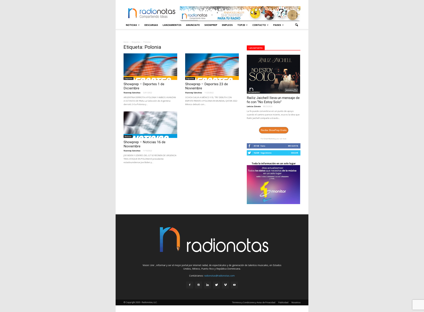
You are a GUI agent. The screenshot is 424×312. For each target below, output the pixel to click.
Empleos (227, 25)
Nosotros (296, 302)
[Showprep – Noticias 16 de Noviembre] (150, 124)
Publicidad (283, 302)
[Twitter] (216, 285)
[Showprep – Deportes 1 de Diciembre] (150, 66)
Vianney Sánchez (132, 92)
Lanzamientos (172, 25)
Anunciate (193, 25)
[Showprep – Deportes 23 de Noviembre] (212, 66)
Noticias (131, 25)
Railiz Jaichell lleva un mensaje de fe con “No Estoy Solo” (273, 100)
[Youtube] (234, 285)
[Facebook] (189, 285)
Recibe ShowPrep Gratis (274, 130)
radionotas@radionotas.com (219, 275)
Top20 (241, 25)
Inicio (126, 42)
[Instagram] (198, 285)
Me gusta (293, 146)
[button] (296, 25)
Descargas (151, 25)
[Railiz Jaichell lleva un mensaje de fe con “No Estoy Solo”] (273, 74)
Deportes (128, 78)
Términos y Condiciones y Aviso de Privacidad (253, 302)
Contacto (259, 25)
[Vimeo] (225, 285)
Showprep (210, 25)
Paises (277, 25)
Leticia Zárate (254, 106)
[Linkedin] (207, 285)
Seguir (294, 153)
